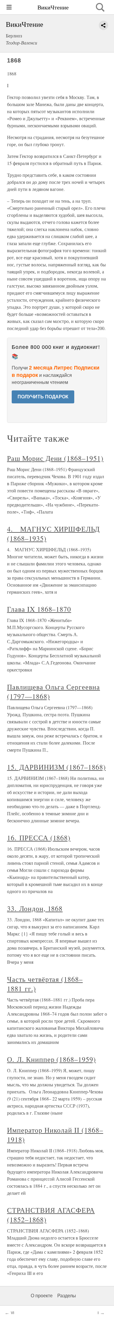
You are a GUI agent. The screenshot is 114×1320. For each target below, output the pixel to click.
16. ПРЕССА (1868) (38, 837)
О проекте (42, 1295)
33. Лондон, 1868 (35, 908)
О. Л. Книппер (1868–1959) (51, 1059)
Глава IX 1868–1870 (39, 609)
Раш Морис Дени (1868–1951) (55, 458)
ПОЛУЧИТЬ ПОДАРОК (43, 396)
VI (12, 1313)
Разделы (66, 1295)
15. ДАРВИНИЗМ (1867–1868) (56, 767)
